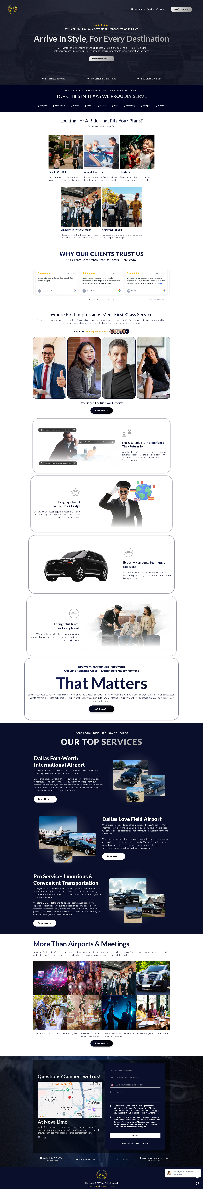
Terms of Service (141, 1143)
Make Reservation (100, 58)
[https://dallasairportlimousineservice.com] (12, 9)
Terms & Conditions (107, 1186)
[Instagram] (45, 1137)
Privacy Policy (127, 1143)
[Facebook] (39, 1137)
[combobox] (112, 1084)
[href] (70, 1099)
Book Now (99, 410)
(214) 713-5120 (181, 9)
